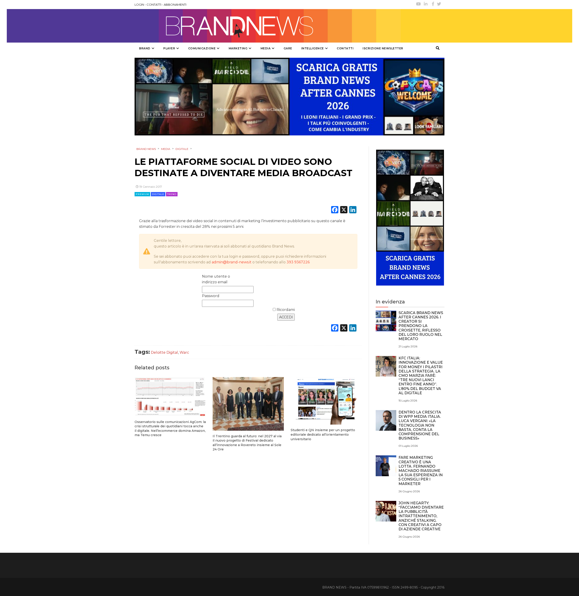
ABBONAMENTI (175, 4)
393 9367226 (298, 262)
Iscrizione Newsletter (383, 48)
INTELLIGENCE (312, 48)
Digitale (158, 194)
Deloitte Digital (164, 352)
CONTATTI (154, 4)
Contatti (345, 48)
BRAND (144, 48)
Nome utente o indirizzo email (216, 279)
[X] (343, 210)
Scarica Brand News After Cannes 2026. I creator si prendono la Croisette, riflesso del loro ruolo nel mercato (421, 326)
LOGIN (139, 4)
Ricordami (285, 310)
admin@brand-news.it (232, 262)
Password (210, 296)
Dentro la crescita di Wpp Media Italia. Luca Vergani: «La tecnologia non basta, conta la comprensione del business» (420, 425)
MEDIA (266, 48)
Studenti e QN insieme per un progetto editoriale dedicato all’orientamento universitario (323, 434)
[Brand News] (268, 26)
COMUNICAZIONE (202, 48)
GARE (288, 48)
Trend (171, 194)
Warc (184, 352)
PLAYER (169, 48)
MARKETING (238, 48)
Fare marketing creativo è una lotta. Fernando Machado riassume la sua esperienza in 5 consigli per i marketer (421, 470)
